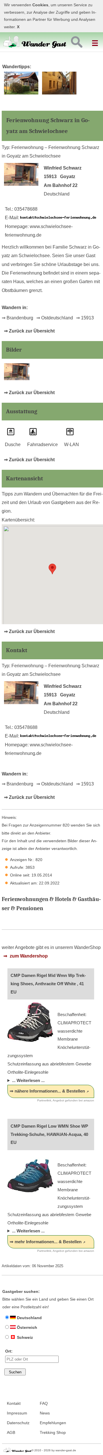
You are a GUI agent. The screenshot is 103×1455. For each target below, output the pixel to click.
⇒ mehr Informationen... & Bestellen (46, 1241)
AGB (11, 1432)
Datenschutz (18, 1423)
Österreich (26, 1327)
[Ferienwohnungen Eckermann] (59, 93)
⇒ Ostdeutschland (54, 317)
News (45, 1413)
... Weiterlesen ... (28, 1080)
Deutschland (29, 1317)
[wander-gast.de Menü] (96, 40)
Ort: (9, 1351)
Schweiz (24, 1337)
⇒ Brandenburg (17, 317)
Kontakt (14, 1403)
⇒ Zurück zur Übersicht (29, 331)
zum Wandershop (28, 956)
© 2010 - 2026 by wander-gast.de (53, 1450)
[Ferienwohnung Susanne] (21, 93)
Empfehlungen (53, 1423)
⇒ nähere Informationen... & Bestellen (47, 1091)
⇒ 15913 (85, 317)
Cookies (40, 5)
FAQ (44, 1403)
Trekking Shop (53, 1432)
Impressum (17, 1413)
